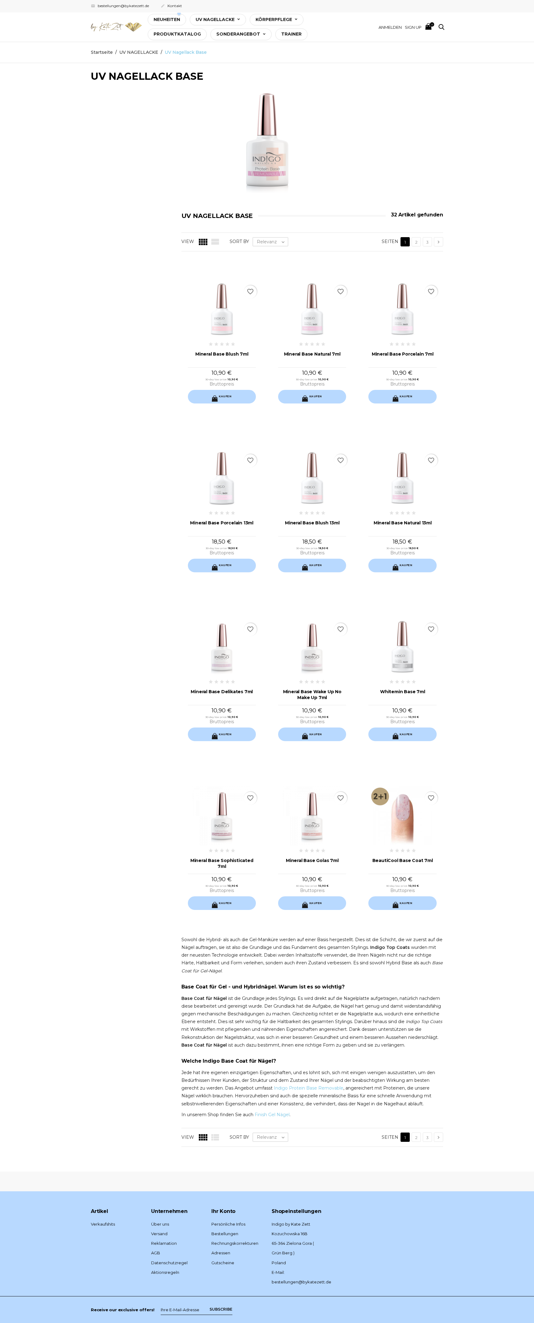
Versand (159, 1233)
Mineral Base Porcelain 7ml (403, 354)
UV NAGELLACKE (216, 19)
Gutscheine (222, 1262)
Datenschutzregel (169, 1262)
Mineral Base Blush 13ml (312, 523)
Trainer (291, 34)
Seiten (390, 241)
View (187, 241)
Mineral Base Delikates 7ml (222, 691)
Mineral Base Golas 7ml (312, 860)
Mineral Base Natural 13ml (403, 523)
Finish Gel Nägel (272, 1114)
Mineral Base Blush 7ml (221, 354)
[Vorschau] (216, 400)
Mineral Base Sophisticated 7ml (221, 863)
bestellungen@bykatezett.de (120, 5)
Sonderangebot (238, 34)
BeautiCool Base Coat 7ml (402, 860)
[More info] (227, 401)
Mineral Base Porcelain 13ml (221, 523)
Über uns (160, 1224)
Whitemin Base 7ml (402, 691)
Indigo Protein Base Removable (308, 1088)
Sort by (239, 241)
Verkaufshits (103, 1224)
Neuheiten (167, 19)
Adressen (220, 1252)
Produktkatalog (177, 34)
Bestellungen (224, 1233)
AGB (155, 1252)
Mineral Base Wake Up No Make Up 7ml (312, 694)
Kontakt (171, 5)
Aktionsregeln (165, 1272)
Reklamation (164, 1243)
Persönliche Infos (228, 1224)
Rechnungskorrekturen (234, 1243)
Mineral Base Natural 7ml (312, 354)
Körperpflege (274, 19)
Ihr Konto (223, 1211)
